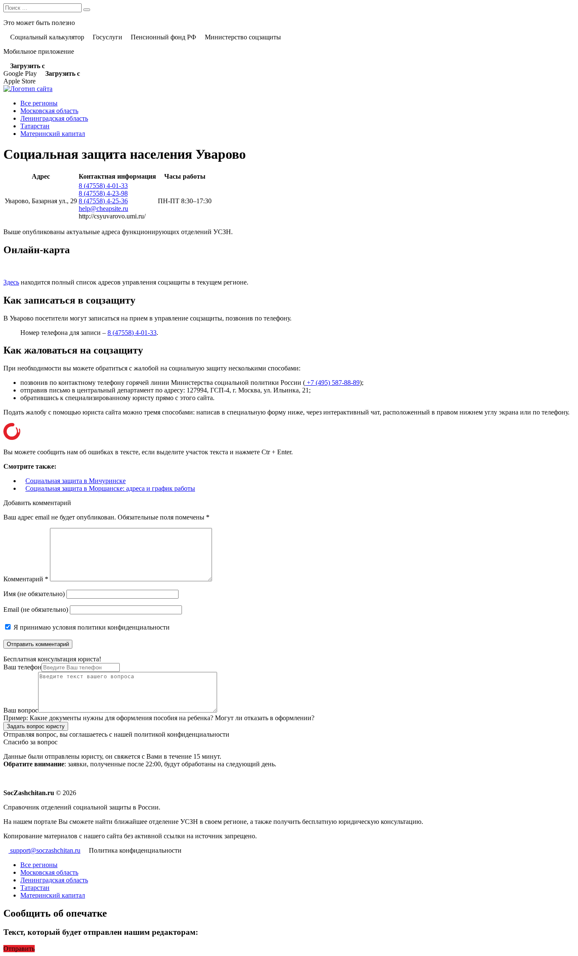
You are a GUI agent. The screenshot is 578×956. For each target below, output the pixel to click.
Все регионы (39, 103)
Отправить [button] (19, 948)
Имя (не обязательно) (34, 593)
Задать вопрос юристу (36, 726)
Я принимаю (91, 627)
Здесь (11, 282)
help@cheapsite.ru (103, 208)
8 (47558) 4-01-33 (103, 185)
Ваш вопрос (20, 710)
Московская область (49, 110)
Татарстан (35, 126)
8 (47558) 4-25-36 (103, 200)
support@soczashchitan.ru (44, 850)
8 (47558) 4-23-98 (103, 193)
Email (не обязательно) (35, 609)
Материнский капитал (52, 133)
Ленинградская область (54, 118)
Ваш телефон (22, 667)
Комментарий (25, 579)
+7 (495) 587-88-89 (332, 382)
